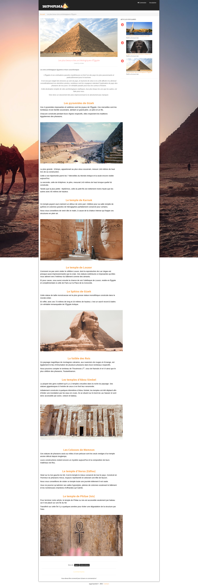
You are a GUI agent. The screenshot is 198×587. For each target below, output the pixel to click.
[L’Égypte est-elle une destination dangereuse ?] (139, 46)
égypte (77, 565)
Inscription (152, 3)
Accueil (42, 14)
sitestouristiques (84, 565)
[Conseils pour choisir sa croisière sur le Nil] (139, 28)
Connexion (142, 3)
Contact (106, 584)
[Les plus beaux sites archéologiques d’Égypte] (139, 64)
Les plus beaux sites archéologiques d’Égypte (138, 72)
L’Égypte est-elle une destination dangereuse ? (139, 54)
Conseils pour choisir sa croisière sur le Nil (137, 36)
